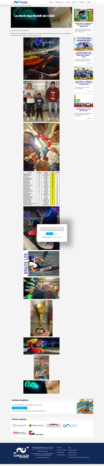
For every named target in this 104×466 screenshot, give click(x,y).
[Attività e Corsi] (63, 2)
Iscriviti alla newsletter (19, 408)
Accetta (49, 233)
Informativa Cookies (72, 454)
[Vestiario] (84, 2)
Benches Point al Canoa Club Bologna (83, 109)
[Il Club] (52, 2)
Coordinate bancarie (61, 454)
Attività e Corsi (58, 2)
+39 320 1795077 (49, 448)
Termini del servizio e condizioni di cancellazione (78, 457)
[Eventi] (69, 2)
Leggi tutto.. (89, 34)
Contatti (89, 2)
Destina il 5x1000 (60, 452)
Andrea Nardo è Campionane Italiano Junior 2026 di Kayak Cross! (83, 25)
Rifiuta (55, 233)
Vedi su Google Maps (43, 451)
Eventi (67, 2)
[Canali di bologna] (70, 425)
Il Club (50, 2)
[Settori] (76, 2)
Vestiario (81, 2)
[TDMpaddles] (53, 426)
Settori (74, 2)
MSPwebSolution (45, 457)
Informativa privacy (72, 452)
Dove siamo (59, 447)
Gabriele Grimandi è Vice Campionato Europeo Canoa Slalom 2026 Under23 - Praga (83, 54)
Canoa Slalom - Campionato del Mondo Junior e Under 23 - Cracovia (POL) (83, 83)
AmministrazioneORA (72, 450)
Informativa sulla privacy (56, 237)
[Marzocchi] (36, 425)
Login (69, 447)
